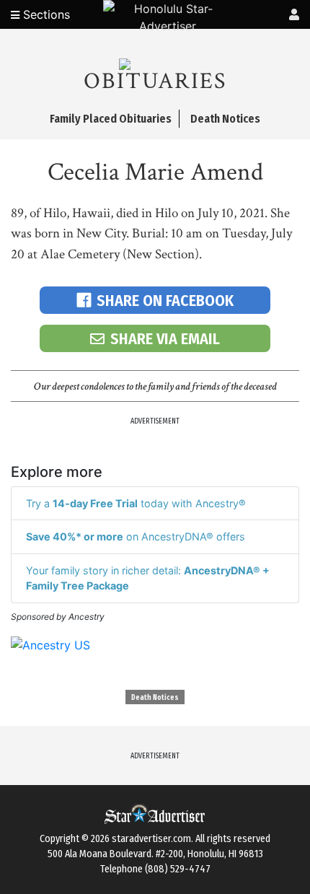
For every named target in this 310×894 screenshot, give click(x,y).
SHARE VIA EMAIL (165, 339)
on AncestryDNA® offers (135, 536)
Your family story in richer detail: (148, 578)
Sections (44, 14)
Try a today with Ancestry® (136, 503)
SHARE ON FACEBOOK (165, 300)
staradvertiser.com (151, 839)
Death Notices (155, 697)
